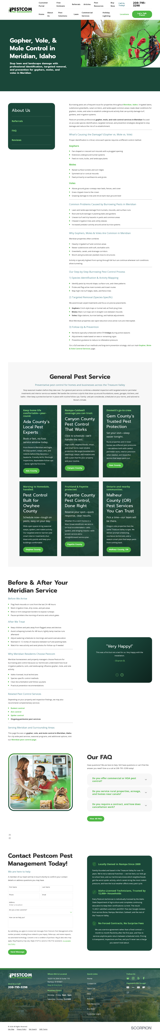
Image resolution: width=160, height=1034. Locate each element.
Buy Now (91, 1009)
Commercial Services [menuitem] (87, 14)
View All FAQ (96, 818)
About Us (91, 988)
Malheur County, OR (118, 549)
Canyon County (74, 468)
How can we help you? (17, 917)
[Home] (20, 10)
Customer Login (94, 1014)
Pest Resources (93, 1004)
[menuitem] (31, 121)
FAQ (89, 993)
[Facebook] (143, 978)
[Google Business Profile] (128, 978)
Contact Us (91, 983)
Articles (87, 4)
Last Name (46, 887)
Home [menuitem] (41, 14)
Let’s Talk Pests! (142, 14)
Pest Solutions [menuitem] (62, 14)
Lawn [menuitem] (76, 14)
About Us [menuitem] (50, 14)
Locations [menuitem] (124, 14)
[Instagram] (133, 978)
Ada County (31, 470)
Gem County (115, 465)
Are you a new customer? (18, 910)
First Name (13, 887)
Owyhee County (33, 549)
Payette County (74, 544)
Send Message (17, 951)
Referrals (76, 4)
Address (12, 902)
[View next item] (122, 674)
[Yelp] (138, 978)
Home (89, 978)
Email (44, 895)
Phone (11, 895)
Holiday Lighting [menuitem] (106, 14)
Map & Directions (55, 985)
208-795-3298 (139, 4)
